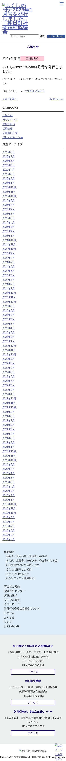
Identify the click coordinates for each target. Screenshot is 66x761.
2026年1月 (8, 183)
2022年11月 (9, 350)
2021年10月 (9, 407)
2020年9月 (8, 464)
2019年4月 (8, 539)
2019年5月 (8, 535)
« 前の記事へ (9, 99)
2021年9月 (8, 411)
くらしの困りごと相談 (19, 569)
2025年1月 (8, 235)
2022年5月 (8, 376)
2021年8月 (8, 416)
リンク (8, 621)
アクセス (9, 613)
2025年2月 (8, 231)
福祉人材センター (12, 137)
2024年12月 (9, 240)
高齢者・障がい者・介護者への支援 (26, 556)
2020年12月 (9, 451)
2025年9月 (8, 200)
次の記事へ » (56, 99)
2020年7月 (8, 473)
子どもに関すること (17, 574)
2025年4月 (8, 222)
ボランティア (10, 119)
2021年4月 (8, 433)
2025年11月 (9, 191)
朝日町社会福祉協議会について (22, 608)
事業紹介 (9, 552)
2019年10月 (9, 513)
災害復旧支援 (10, 133)
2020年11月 (9, 455)
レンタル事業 (12, 599)
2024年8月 (8, 257)
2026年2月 (8, 178)
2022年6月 (8, 372)
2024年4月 (8, 275)
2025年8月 (8, 205)
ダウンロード (12, 604)
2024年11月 (9, 244)
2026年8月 (8, 152)
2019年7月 (8, 526)
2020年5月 (8, 482)
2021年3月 (8, 438)
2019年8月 (8, 521)
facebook (57, 36)
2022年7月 (8, 367)
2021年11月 (9, 403)
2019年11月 (9, 508)
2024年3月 (8, 279)
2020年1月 (8, 499)
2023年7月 (8, 315)
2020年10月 (9, 460)
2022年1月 (8, 394)
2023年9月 (8, 306)
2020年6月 (8, 477)
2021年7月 (8, 420)
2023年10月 (9, 301)
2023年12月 (9, 293)
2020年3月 (8, 491)
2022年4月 (8, 381)
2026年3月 (8, 174)
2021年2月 (8, 442)
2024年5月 (8, 271)
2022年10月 (9, 354)
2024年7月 (8, 262)
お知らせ (7, 115)
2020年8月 (8, 469)
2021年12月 (9, 398)
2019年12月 (9, 504)
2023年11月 (9, 297)
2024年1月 (8, 288)
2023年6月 (8, 319)
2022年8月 (8, 363)
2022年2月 (8, 389)
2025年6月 (8, 213)
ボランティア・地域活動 (20, 578)
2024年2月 (8, 284)
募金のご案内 (12, 586)
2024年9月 (8, 253)
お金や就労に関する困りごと (22, 565)
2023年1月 (8, 341)
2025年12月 (9, 187)
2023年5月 (8, 323)
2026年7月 (8, 156)
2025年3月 (8, 227)
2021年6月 (8, 425)
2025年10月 (9, 196)
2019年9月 (8, 517)
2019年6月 (8, 530)
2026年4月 (8, 169)
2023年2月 (8, 337)
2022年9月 (8, 359)
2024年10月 (9, 249)
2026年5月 (8, 165)
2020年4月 (8, 486)
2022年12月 (9, 345)
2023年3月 (8, 332)
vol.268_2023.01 (35, 91)
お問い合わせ (11, 626)
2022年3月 (8, 385)
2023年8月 (8, 310)
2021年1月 (8, 447)
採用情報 (7, 128)
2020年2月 (8, 495)
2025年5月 (8, 218)
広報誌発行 (8, 124)
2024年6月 (8, 266)
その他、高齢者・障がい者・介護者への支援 (31, 560)
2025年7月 (8, 209)
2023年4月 (8, 328)
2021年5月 (8, 429)
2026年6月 (8, 161)
